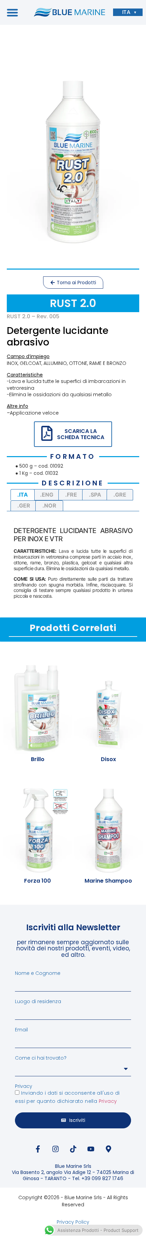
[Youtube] (91, 1149)
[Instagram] (55, 1149)
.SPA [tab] (95, 494)
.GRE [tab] (119, 494)
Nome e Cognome (37, 973)
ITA (126, 12)
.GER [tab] (23, 505)
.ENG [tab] (46, 494)
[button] (12, 12)
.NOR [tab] (49, 505)
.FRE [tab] (71, 494)
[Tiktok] (73, 1149)
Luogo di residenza (38, 1001)
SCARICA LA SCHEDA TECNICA (80, 434)
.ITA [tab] (22, 494)
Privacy (23, 1086)
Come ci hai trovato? (41, 1058)
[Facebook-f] (38, 1149)
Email (21, 1029)
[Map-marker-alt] (108, 1149)
